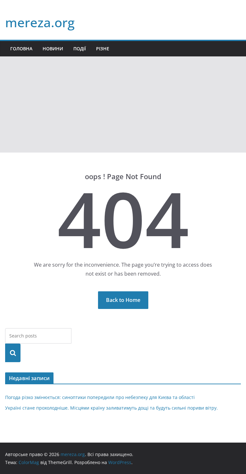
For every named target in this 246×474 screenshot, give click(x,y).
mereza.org (40, 22)
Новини (53, 49)
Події (79, 49)
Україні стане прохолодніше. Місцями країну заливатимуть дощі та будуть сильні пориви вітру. (111, 408)
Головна (21, 49)
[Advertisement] (123, 104)
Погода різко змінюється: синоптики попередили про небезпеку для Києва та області (100, 397)
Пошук (12, 353)
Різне (102, 49)
